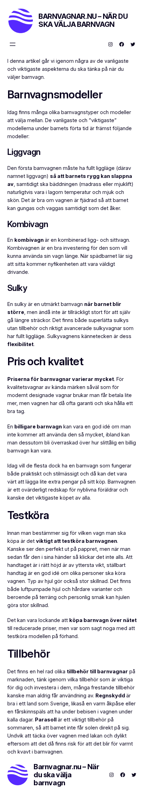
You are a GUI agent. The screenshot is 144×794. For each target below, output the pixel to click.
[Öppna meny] (12, 44)
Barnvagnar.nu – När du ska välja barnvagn (83, 20)
